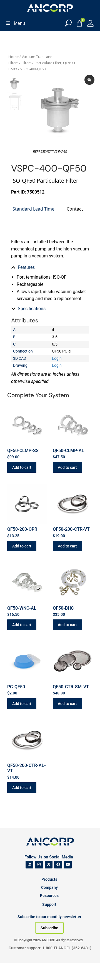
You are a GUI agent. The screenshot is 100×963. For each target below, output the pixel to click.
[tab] (50, 267)
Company (49, 887)
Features (26, 267)
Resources (49, 895)
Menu (19, 23)
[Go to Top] (13, 950)
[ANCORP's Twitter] (49, 865)
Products (49, 879)
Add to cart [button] (21, 467)
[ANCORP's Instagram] (39, 865)
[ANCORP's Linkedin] (30, 865)
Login (57, 358)
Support (49, 904)
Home (13, 56)
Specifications (32, 308)
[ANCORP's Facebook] (58, 865)
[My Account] (90, 23)
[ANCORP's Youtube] (68, 865)
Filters (26, 62)
